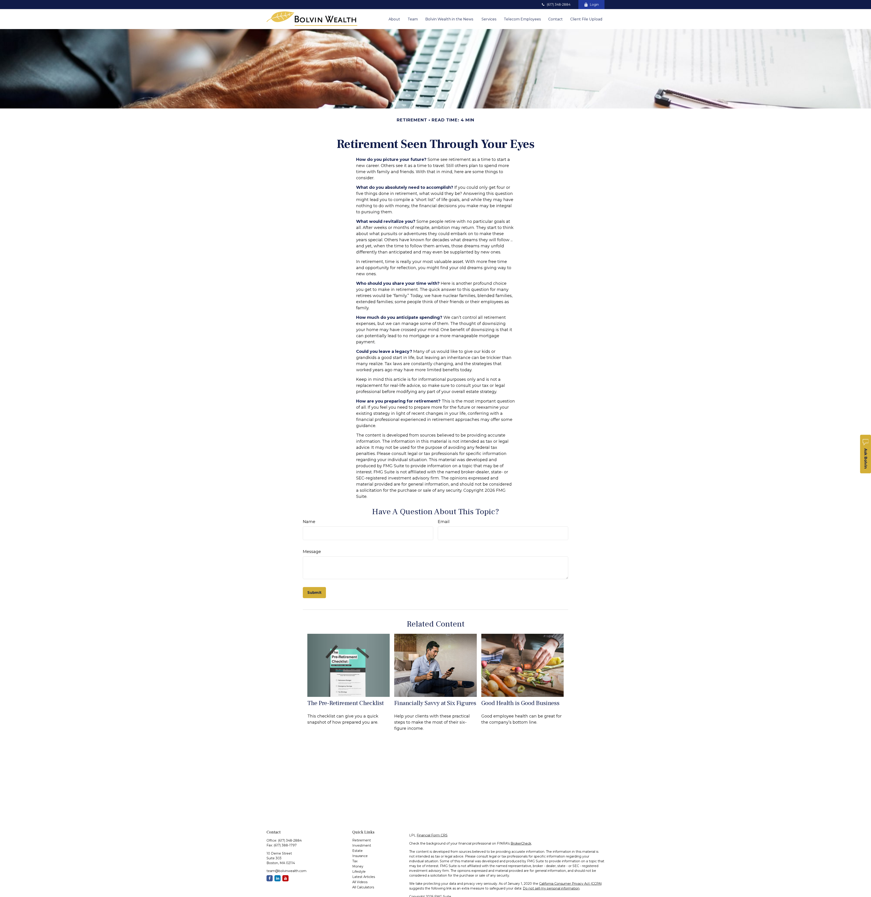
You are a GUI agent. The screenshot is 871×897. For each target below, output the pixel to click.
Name (309, 521)
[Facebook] (270, 878)
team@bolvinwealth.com (286, 871)
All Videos (359, 882)
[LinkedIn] (277, 878)
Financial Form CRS (432, 835)
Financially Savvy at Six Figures (435, 703)
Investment (361, 845)
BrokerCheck (521, 843)
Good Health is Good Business (520, 703)
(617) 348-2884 (558, 4)
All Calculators (363, 887)
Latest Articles (363, 877)
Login (594, 4)
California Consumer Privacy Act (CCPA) (570, 884)
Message (312, 551)
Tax (354, 861)
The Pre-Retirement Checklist (345, 703)
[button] (394, 19)
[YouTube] (285, 878)
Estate (357, 851)
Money (357, 866)
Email (444, 521)
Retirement (361, 840)
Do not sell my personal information (551, 888)
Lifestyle (359, 872)
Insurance (360, 856)
